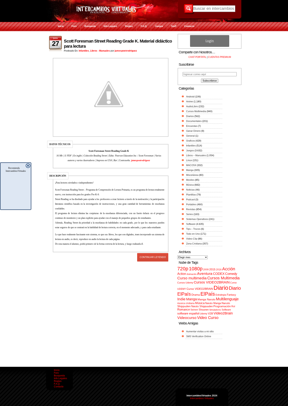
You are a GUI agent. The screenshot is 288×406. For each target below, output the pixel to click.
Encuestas (191, 126)
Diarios (190, 116)
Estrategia (221, 294)
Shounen (204, 309)
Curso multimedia (192, 278)
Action (181, 273)
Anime (189, 101)
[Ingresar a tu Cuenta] (209, 46)
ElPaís (207, 294)
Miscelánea (192, 175)
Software (191, 224)
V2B (210, 313)
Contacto (189, 26)
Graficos (190, 140)
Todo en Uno (193, 234)
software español (188, 313)
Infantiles (84, 50)
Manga (190, 170)
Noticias (190, 189)
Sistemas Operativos (197, 219)
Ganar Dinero (193, 131)
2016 (219, 269)
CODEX (219, 274)
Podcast (190, 199)
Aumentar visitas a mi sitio (200, 331)
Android (190, 96)
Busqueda (90, 26)
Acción (228, 268)
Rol (233, 306)
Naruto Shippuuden (202, 306)
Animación (192, 274)
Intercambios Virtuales (202, 398)
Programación (222, 306)
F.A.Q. (144, 26)
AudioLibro (192, 106)
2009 (206, 269)
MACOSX (191, 165)
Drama (195, 294)
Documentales (194, 121)
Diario (221, 287)
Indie (181, 299)
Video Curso (207, 317)
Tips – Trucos (193, 229)
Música (190, 184)
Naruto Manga (213, 303)
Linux (189, 160)
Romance (183, 309)
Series (189, 214)
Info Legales (110, 26)
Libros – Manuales (196, 155)
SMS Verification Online (198, 336)
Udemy (203, 313)
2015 (212, 269)
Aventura (204, 274)
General (190, 135)
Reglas (129, 26)
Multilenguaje (227, 299)
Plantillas (191, 194)
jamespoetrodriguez (126, 50)
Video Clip (191, 238)
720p (182, 268)
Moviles (190, 180)
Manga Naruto (206, 299)
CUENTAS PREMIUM (219, 57)
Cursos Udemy (185, 282)
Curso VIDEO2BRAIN (200, 288)
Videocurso (187, 318)
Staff (173, 26)
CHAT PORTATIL (197, 57)
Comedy (231, 274)
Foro (74, 26)
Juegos (159, 26)
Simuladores (215, 310)
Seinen (194, 309)
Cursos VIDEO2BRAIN (212, 282)
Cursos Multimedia (196, 111)
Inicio (61, 26)
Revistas (190, 209)
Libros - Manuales (100, 50)
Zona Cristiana (194, 243)
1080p (196, 268)
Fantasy (231, 294)
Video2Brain (223, 313)
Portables (191, 204)
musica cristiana (186, 303)
